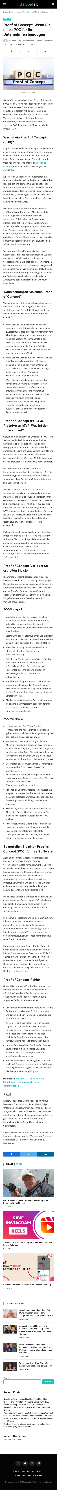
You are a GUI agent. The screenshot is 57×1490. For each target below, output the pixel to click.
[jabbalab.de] (29, 4)
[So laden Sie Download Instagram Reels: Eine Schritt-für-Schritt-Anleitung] (28, 1225)
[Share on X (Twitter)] (28, 51)
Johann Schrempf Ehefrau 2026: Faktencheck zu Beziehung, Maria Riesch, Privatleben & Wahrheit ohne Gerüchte (26, 1407)
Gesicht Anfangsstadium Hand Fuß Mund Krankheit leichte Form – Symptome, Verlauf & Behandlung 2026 (36, 1313)
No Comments (16, 44)
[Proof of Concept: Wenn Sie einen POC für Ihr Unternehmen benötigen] (28, 73)
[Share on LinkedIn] (45, 51)
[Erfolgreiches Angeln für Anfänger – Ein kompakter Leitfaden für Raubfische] (28, 1183)
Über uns (36, 1472)
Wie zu (7, 19)
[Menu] (4, 4)
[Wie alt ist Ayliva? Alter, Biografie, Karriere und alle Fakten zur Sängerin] (10, 1366)
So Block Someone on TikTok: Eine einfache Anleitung (27, 1285)
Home (5, 12)
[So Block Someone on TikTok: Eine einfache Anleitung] (28, 1267)
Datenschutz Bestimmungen (28, 1475)
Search (6, 1378)
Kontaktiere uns (21, 1472)
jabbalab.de (16, 41)
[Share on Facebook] (11, 51)
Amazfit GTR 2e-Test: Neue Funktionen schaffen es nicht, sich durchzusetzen (23, 1082)
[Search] (53, 4)
